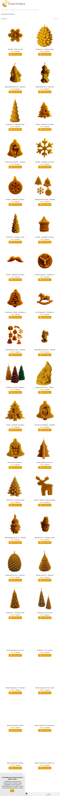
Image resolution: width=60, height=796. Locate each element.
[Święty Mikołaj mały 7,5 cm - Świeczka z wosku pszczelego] (15, 523)
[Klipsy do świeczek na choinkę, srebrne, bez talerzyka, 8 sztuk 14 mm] (15, 748)
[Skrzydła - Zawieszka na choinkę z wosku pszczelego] (15, 260)
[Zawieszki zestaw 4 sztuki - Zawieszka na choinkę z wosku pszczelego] (45, 185)
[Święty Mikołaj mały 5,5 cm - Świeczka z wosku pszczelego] (45, 335)
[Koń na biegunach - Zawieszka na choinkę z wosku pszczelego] (45, 298)
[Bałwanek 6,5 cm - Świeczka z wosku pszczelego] (45, 523)
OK (12, 790)
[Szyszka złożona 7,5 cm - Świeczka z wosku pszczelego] (15, 561)
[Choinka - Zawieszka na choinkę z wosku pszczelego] (45, 110)
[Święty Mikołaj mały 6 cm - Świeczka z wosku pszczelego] (15, 72)
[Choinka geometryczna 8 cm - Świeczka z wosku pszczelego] (45, 448)
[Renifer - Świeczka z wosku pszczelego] (45, 485)
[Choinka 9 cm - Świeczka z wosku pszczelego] (15, 485)
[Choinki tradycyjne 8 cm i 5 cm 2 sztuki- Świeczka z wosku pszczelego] (15, 636)
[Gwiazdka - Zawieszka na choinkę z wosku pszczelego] (45, 147)
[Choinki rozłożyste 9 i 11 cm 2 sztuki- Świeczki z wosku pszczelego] (45, 673)
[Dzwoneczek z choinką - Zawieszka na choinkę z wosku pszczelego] (15, 298)
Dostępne (4, 18)
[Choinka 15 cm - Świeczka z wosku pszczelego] (15, 110)
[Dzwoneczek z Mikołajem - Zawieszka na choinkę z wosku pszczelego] (45, 410)
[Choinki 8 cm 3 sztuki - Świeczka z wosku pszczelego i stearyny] (15, 373)
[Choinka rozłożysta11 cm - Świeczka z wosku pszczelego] (15, 673)
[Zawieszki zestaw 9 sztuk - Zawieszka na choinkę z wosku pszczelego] (15, 335)
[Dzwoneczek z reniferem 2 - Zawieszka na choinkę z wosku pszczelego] (15, 448)
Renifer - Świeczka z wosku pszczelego (44, 500)
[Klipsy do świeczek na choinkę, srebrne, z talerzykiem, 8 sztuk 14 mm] (15, 711)
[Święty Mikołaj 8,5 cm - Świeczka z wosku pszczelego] (45, 72)
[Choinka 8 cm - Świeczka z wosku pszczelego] (15, 223)
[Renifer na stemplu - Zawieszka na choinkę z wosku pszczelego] (45, 260)
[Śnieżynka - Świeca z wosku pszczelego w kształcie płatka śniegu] (15, 35)
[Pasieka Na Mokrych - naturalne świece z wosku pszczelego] (13, 4)
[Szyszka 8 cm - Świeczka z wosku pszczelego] (45, 35)
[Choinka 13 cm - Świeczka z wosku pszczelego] (15, 598)
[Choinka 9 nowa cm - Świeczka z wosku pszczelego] (45, 561)
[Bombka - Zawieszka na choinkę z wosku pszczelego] (15, 185)
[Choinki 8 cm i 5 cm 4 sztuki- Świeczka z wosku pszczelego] (45, 636)
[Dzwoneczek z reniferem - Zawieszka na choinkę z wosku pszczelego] (15, 147)
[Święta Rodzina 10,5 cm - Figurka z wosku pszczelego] (45, 373)
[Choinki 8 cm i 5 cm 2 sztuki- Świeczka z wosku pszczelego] (45, 598)
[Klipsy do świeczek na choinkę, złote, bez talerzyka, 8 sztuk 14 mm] (45, 711)
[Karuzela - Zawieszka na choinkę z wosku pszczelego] (45, 223)
